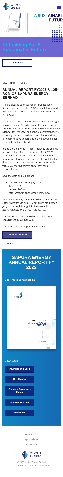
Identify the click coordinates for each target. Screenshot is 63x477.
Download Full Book (19, 369)
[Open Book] (31, 318)
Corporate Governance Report (19, 391)
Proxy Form (20, 412)
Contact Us (17, 62)
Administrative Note (19, 402)
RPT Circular (19, 379)
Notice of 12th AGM (17, 235)
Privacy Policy (31, 434)
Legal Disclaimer (31, 439)
